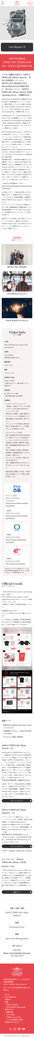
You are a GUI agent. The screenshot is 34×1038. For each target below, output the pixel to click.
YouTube (29, 851)
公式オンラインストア (12, 1022)
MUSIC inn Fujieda (12, 1004)
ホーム (7, 994)
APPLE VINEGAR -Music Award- (16, 1007)
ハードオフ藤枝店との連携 (14, 1019)
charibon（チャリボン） (13, 1017)
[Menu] (2, 2)
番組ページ (17, 892)
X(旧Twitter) (20, 851)
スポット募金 (10, 1014)
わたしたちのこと (10, 997)
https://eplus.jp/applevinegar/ (15, 564)
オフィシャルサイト (17, 801)
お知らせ (8, 999)
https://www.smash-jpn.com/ (17, 953)
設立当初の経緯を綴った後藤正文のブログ (17, 780)
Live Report (15, 47)
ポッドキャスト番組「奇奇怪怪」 (13, 737)
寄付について (9, 1009)
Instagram (12, 851)
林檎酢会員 (9, 1012)
